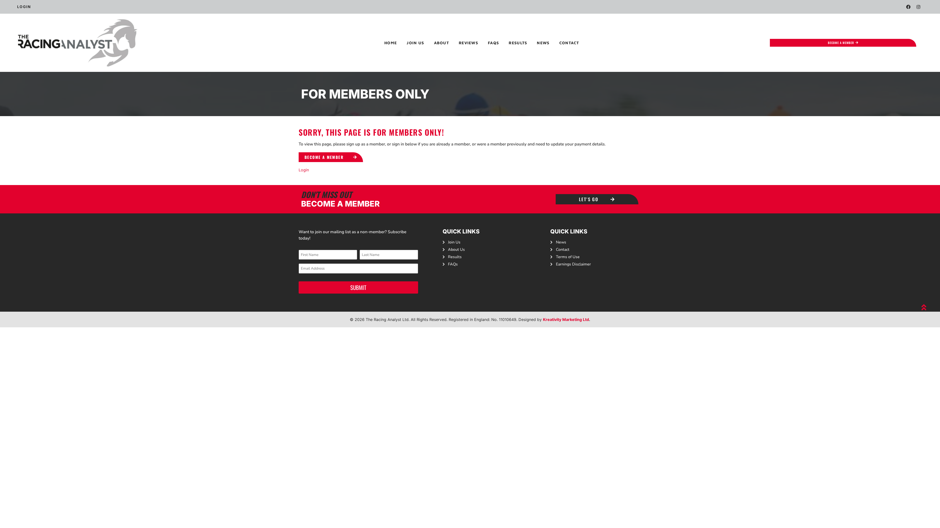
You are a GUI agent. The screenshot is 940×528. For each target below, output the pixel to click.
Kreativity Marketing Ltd (566, 319)
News (543, 43)
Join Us (415, 43)
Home (390, 43)
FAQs (493, 43)
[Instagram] (918, 6)
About (441, 43)
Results (518, 43)
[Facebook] (908, 6)
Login (304, 169)
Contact (569, 43)
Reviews (468, 43)
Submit (358, 287)
